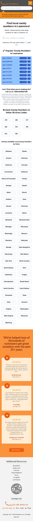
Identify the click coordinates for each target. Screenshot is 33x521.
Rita (29, 508)
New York (8, 261)
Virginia (8, 309)
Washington (24, 309)
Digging (16, 470)
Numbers (16, 477)
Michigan (8, 227)
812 (6, 134)
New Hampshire (24, 247)
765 (27, 127)
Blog (16, 475)
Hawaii (24, 185)
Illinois (24, 192)
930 (16, 134)
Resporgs (16, 466)
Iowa (24, 199)
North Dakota (8, 268)
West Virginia (8, 316)
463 (16, 45)
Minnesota (24, 227)
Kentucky (24, 206)
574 (16, 127)
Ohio (24, 268)
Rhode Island (24, 281)
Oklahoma (8, 275)
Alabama (9, 151)
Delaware (24, 172)
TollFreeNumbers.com (18, 514)
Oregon (24, 275)
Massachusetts (24, 220)
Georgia (8, 185)
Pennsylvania (8, 281)
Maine (24, 213)
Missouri (24, 233)
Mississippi (8, 233)
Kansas (8, 206)
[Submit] (2, 8)
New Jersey (8, 254)
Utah (8, 302)
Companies (16, 480)
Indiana (8, 199)
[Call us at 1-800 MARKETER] (9, 3)
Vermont (24, 302)
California (8, 165)
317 (25, 42)
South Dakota (24, 288)
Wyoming (8, 323)
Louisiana (8, 213)
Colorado (24, 165)
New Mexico (24, 254)
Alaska (24, 151)
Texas (24, 295)
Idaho (9, 192)
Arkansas (24, 158)
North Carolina (24, 261)
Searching (16, 468)
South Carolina (9, 288)
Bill (17, 508)
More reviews (15, 450)
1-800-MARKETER (20, 91)
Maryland (8, 220)
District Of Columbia (8, 179)
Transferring (16, 473)
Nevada (8, 247)
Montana (9, 240)
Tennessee (8, 295)
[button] (30, 3)
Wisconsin (24, 316)
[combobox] (16, 8)
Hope (22, 508)
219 (6, 120)
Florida (24, 179)
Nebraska (24, 240)
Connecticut (8, 172)
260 (16, 120)
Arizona (8, 158)
